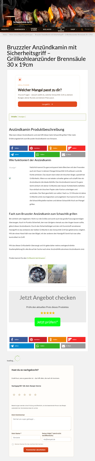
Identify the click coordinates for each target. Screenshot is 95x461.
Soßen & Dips (34, 29)
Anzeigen (22, 117)
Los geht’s (46, 104)
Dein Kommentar (18, 415)
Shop (73, 29)
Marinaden (19, 29)
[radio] (14, 394)
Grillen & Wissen (61, 29)
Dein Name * (16, 433)
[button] (19, 148)
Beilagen (47, 29)
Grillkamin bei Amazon (36, 258)
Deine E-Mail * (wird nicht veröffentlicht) (51, 435)
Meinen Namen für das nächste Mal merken (29, 444)
